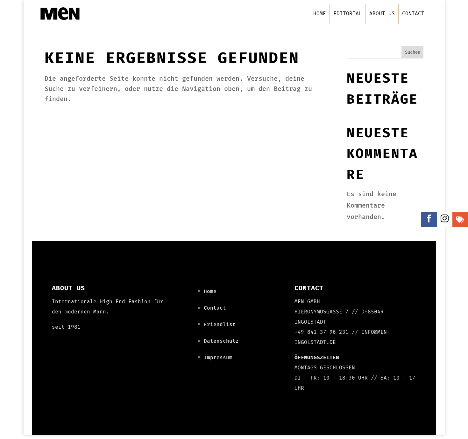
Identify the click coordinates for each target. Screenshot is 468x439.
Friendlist (220, 324)
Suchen (412, 52)
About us (382, 13)
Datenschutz (221, 341)
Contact (413, 13)
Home (319, 13)
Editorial (347, 13)
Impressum (218, 357)
